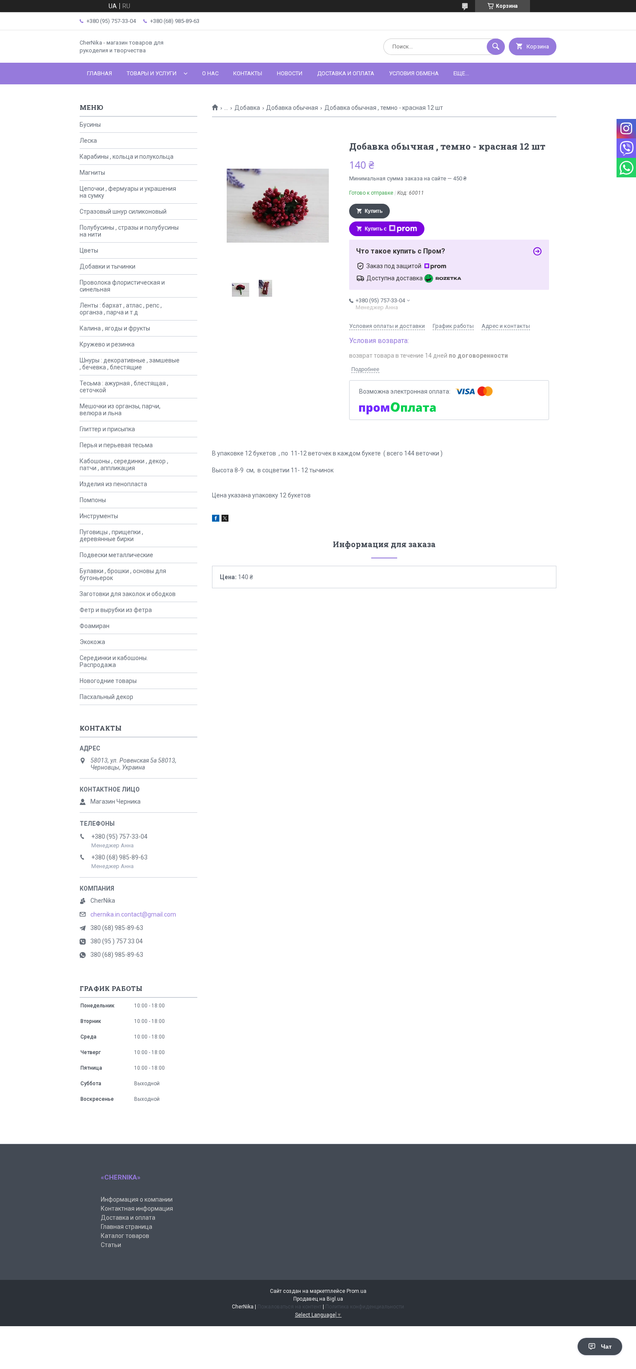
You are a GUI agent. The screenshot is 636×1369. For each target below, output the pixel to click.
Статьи (111, 1244)
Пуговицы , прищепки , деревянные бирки (111, 535)
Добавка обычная (292, 107)
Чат (606, 1346)
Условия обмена (414, 73)
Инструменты (99, 516)
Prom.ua (356, 1291)
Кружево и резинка (107, 344)
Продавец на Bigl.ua (318, 1299)
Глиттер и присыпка (107, 429)
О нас (210, 73)
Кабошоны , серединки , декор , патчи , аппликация (124, 464)
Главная (99, 73)
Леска (88, 140)
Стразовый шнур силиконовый (123, 211)
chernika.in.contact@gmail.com (133, 914)
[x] (225, 519)
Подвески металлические (116, 554)
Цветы (89, 250)
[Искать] (496, 46)
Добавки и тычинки (107, 266)
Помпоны (93, 500)
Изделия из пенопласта (113, 484)
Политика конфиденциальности (364, 1307)
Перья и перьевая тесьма (116, 445)
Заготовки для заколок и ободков (128, 593)
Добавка (247, 107)
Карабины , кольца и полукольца (126, 156)
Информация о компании (137, 1199)
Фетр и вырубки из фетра (116, 609)
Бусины (90, 124)
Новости (289, 73)
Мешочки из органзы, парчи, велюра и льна (120, 410)
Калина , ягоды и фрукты (115, 328)
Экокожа (92, 641)
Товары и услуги (152, 73)
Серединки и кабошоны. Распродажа (114, 661)
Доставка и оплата (345, 73)
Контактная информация (137, 1208)
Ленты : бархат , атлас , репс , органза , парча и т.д (121, 309)
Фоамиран (94, 625)
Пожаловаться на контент (289, 1307)
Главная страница (126, 1226)
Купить (373, 211)
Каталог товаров (125, 1235)
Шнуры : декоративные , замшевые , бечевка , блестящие (130, 364)
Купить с (376, 229)
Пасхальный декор (106, 696)
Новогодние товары (108, 680)
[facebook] (215, 519)
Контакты (247, 73)
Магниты (92, 172)
